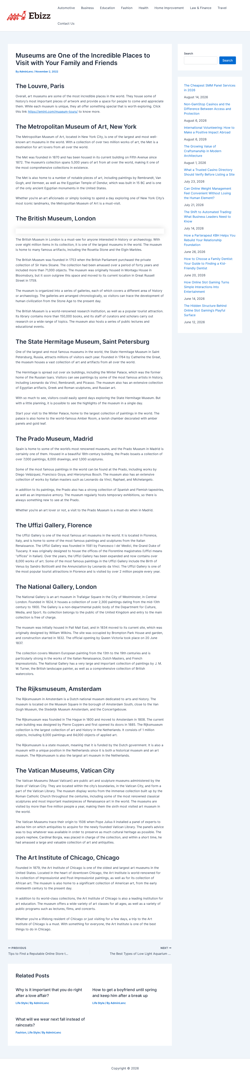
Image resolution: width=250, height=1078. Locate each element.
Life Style (22, 1003)
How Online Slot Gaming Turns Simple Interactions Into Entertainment (206, 287)
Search (188, 53)
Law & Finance (200, 8)
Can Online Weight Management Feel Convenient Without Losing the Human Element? (207, 193)
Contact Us (66, 23)
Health (143, 8)
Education (107, 8)
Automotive (66, 8)
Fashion (126, 8)
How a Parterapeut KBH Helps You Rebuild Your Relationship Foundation (209, 240)
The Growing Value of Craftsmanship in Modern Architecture (202, 151)
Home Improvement (169, 8)
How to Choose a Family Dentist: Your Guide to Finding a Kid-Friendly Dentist (208, 263)
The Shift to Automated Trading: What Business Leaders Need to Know (208, 216)
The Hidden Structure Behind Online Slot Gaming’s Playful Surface (205, 310)
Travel (222, 8)
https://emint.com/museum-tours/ (53, 111)
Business (87, 8)
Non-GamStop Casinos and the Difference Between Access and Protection (207, 108)
